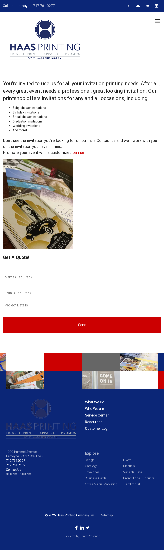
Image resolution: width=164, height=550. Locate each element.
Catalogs (91, 466)
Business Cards (95, 478)
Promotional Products (138, 478)
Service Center (97, 415)
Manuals (129, 466)
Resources (93, 422)
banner (78, 152)
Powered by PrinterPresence (82, 536)
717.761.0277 (44, 6)
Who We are (94, 408)
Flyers (127, 460)
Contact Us (13, 470)
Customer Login (97, 428)
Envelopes (92, 472)
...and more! (131, 484)
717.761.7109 (15, 465)
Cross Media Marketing (101, 484)
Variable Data (132, 472)
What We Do (94, 402)
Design (89, 460)
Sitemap (107, 515)
